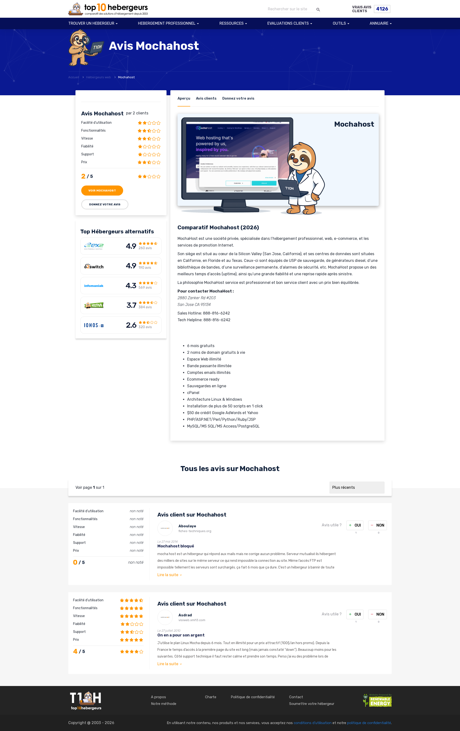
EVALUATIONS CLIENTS (288, 23)
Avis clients (206, 98)
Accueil (73, 77)
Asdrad (185, 615)
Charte (210, 697)
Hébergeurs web (98, 77)
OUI (357, 525)
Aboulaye (187, 526)
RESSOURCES (231, 23)
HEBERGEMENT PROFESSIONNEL (167, 23)
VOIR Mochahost (102, 190)
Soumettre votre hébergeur (311, 704)
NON (379, 525)
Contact (296, 697)
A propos (158, 697)
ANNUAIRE (379, 23)
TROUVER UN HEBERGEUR (91, 23)
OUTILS (339, 23)
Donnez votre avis (105, 204)
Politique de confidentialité (253, 697)
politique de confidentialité (369, 723)
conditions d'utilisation (313, 723)
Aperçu (184, 98)
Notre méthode (163, 704)
